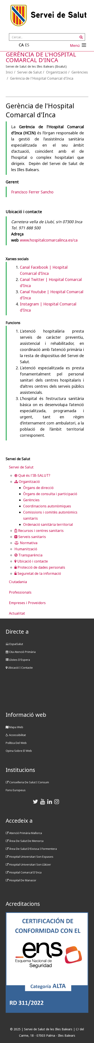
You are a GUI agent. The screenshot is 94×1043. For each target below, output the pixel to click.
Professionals (20, 592)
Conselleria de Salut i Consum (29, 782)
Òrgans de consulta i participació (50, 493)
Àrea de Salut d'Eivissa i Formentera (33, 849)
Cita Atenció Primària (22, 652)
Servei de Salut (29, 72)
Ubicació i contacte (32, 561)
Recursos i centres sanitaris (40, 530)
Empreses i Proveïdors (27, 602)
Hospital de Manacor (22, 880)
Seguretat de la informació (39, 573)
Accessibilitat (17, 735)
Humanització (25, 549)
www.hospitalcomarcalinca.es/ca (49, 240)
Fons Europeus (16, 790)
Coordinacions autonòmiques (47, 506)
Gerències (79, 72)
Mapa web (16, 727)
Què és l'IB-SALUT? (33, 475)
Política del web (16, 743)
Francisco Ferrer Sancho (32, 192)
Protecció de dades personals (41, 567)
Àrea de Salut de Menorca (26, 841)
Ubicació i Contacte (20, 668)
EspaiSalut (16, 644)
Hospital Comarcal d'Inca (25, 872)
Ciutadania (18, 581)
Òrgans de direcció (38, 487)
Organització (56, 72)
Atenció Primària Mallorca (25, 833)
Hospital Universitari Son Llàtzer (30, 864)
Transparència (29, 555)
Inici (9, 72)
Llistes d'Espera (19, 660)
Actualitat (17, 613)
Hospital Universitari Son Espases (31, 857)
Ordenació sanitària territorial (48, 524)
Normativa (28, 542)
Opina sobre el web (19, 751)
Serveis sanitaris (31, 536)
